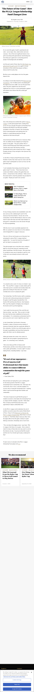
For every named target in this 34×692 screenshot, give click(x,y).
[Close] (31, 672)
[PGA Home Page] (2, 1)
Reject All (16, 684)
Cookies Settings (17, 680)
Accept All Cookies (17, 689)
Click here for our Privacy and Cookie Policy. (14, 676)
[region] (17, 681)
